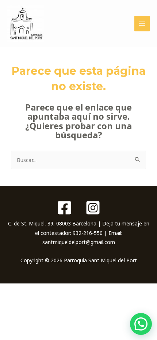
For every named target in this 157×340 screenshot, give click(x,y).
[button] (141, 324)
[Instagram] (92, 207)
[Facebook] (64, 207)
